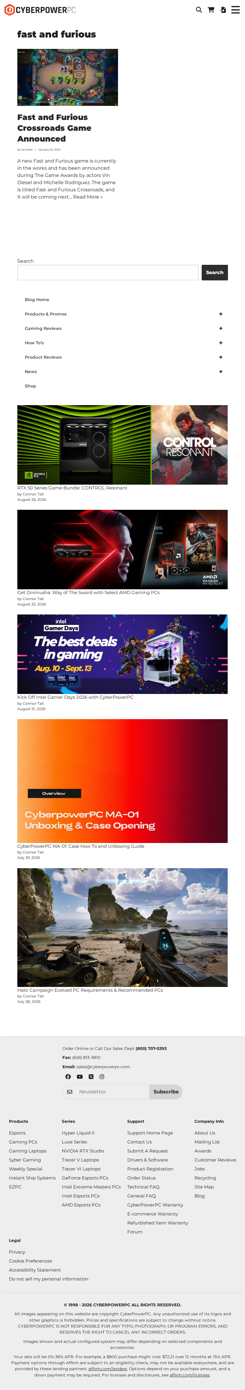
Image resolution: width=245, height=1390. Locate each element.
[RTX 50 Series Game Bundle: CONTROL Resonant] (122, 445)
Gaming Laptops (27, 1151)
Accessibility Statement (35, 1270)
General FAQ (141, 1196)
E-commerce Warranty (152, 1214)
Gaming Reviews (124, 328)
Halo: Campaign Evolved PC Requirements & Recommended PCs (90, 990)
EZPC (15, 1187)
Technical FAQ (143, 1187)
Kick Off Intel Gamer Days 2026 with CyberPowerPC (75, 697)
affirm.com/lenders (107, 1368)
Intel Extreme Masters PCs (91, 1187)
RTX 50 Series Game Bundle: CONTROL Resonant (72, 488)
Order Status (141, 1178)
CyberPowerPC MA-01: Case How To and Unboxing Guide (80, 846)
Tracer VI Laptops (81, 1169)
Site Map (204, 1187)
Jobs (200, 1169)
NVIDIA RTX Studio (83, 1151)
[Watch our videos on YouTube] (80, 1078)
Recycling (205, 1178)
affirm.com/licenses (190, 1375)
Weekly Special (25, 1169)
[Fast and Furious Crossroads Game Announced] (67, 77)
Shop (30, 386)
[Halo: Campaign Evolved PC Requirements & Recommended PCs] (122, 927)
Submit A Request (147, 1151)
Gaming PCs (23, 1142)
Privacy (17, 1252)
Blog (200, 1196)
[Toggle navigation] (235, 10)
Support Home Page (150, 1133)
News (124, 371)
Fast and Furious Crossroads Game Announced (54, 128)
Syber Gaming (25, 1160)
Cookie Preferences (30, 1261)
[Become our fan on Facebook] (68, 1078)
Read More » (88, 197)
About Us (205, 1133)
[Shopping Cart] (211, 10)
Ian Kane (27, 149)
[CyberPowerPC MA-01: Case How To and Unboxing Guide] (122, 781)
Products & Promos (124, 314)
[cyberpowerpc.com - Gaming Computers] (39, 10)
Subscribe (166, 1092)
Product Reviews (124, 357)
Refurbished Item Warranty (157, 1223)
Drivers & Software (147, 1160)
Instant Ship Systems (32, 1178)
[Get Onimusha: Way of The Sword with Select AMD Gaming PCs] (122, 549)
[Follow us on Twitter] (91, 1078)
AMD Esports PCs (81, 1205)
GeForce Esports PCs (85, 1178)
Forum (135, 1232)
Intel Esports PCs (80, 1196)
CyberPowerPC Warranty (155, 1205)
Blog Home (37, 299)
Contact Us (139, 1142)
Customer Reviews (215, 1160)
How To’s (124, 342)
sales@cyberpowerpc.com (103, 1066)
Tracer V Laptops (80, 1160)
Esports (17, 1133)
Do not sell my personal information (48, 1279)
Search (25, 261)
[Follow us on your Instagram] (101, 1078)
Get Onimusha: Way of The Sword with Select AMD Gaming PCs (88, 592)
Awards (203, 1151)
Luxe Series (74, 1142)
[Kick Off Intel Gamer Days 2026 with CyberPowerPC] (122, 654)
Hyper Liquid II (78, 1133)
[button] (199, 10)
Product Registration (150, 1169)
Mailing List (207, 1142)
